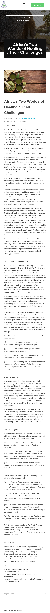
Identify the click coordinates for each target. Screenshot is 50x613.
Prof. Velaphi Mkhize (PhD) (27, 119)
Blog (18, 18)
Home (10, 18)
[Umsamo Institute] (8, 4)
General (27, 18)
